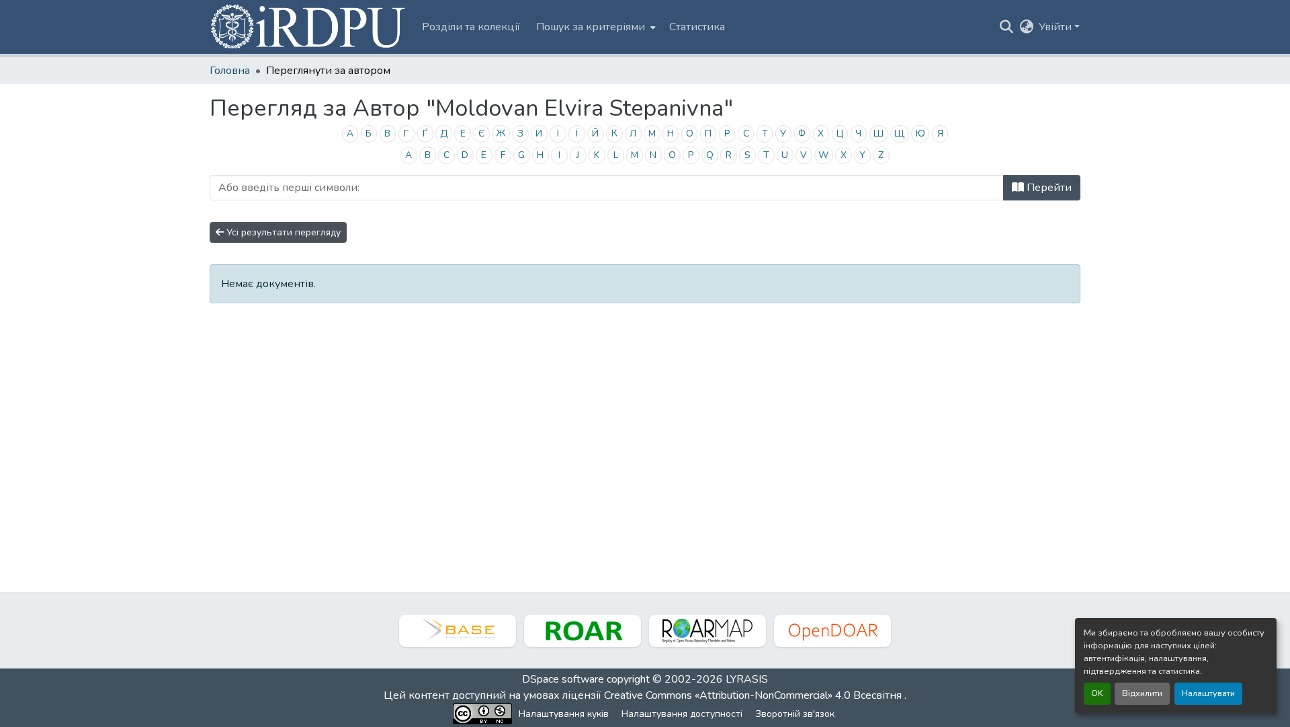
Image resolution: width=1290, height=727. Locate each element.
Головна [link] (230, 70)
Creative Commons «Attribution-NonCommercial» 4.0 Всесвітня (754, 695)
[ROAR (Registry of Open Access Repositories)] (582, 631)
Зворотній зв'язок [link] (794, 713)
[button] (309, 26)
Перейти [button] (1048, 187)
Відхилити (1142, 693)
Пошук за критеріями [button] (590, 27)
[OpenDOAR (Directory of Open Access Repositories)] (832, 631)
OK (1097, 693)
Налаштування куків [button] (564, 713)
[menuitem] (594, 27)
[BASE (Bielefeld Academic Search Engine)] (457, 631)
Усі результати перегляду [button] (282, 232)
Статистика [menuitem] (697, 27)
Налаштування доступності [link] (681, 713)
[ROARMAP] (707, 631)
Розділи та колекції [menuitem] (471, 27)
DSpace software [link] (563, 679)
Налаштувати (1208, 693)
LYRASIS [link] (747, 679)
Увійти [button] (1056, 27)
